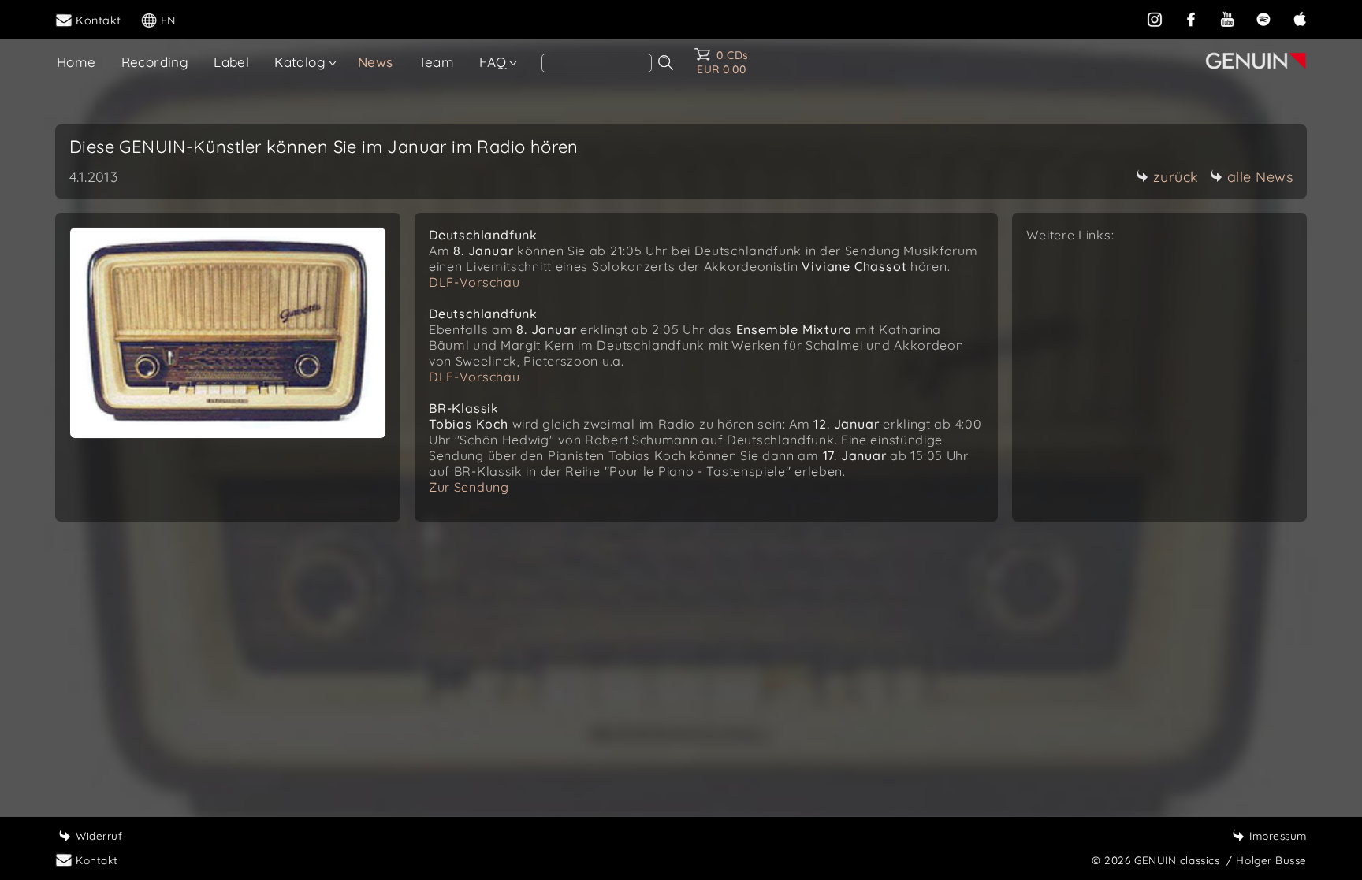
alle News (1260, 177)
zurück (1176, 177)
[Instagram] (1155, 19)
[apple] (1300, 19)
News (375, 62)
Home (76, 62)
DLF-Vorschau (474, 282)
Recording (155, 62)
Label (231, 62)
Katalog (300, 62)
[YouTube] (1227, 19)
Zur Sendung (469, 487)
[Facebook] (1191, 19)
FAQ (492, 62)
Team (437, 62)
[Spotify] (1263, 19)
